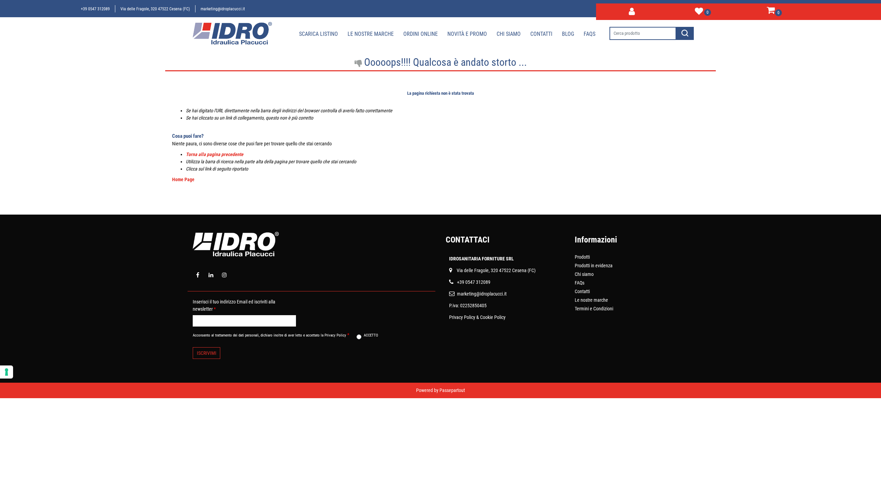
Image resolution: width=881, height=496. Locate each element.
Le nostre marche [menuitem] (371, 34)
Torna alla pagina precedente (214, 154)
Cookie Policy (493, 317)
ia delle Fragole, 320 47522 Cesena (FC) (497, 270)
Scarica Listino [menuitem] (318, 34)
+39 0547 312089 (95, 9)
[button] (685, 33)
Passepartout (452, 390)
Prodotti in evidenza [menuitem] (594, 265)
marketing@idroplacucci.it (223, 9)
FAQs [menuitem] (579, 283)
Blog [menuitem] (568, 34)
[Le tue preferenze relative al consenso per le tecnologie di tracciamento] (6, 372)
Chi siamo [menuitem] (509, 34)
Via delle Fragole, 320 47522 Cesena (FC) (155, 9)
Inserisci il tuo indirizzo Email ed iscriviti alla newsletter (234, 305)
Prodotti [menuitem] (582, 257)
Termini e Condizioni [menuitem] (594, 308)
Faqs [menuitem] (589, 34)
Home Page (183, 179)
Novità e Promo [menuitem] (467, 34)
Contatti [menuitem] (541, 34)
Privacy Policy (462, 317)
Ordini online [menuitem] (420, 34)
